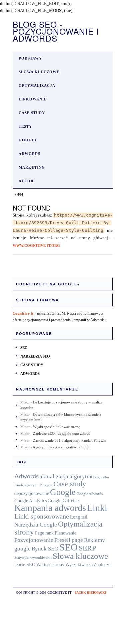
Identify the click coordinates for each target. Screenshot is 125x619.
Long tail (78, 517)
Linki (97, 508)
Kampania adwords (50, 508)
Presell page (68, 540)
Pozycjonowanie (33, 540)
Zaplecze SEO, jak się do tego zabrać (61, 433)
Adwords (29, 154)
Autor (26, 181)
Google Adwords (90, 494)
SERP (87, 548)
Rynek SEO (45, 548)
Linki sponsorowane (41, 516)
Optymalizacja (37, 85)
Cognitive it (23, 313)
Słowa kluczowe (39, 72)
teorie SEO (24, 564)
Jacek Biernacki (90, 592)
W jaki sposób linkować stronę (56, 427)
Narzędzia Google (35, 525)
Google (28, 140)
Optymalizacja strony (58, 528)
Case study (32, 113)
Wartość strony (50, 564)
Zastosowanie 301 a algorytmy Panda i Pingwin (69, 440)
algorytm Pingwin (38, 485)
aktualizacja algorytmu (67, 476)
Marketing (32, 167)
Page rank (44, 533)
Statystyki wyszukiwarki (33, 557)
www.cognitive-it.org (36, 245)
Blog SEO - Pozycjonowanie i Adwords (56, 31)
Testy (25, 126)
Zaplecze (102, 564)
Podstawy (30, 58)
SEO (24, 348)
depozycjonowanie (31, 493)
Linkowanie (33, 99)
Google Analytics (30, 500)
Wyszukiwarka (79, 564)
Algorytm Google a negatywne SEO (60, 447)
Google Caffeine (63, 500)
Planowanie (65, 533)
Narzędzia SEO (35, 356)
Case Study (31, 365)
